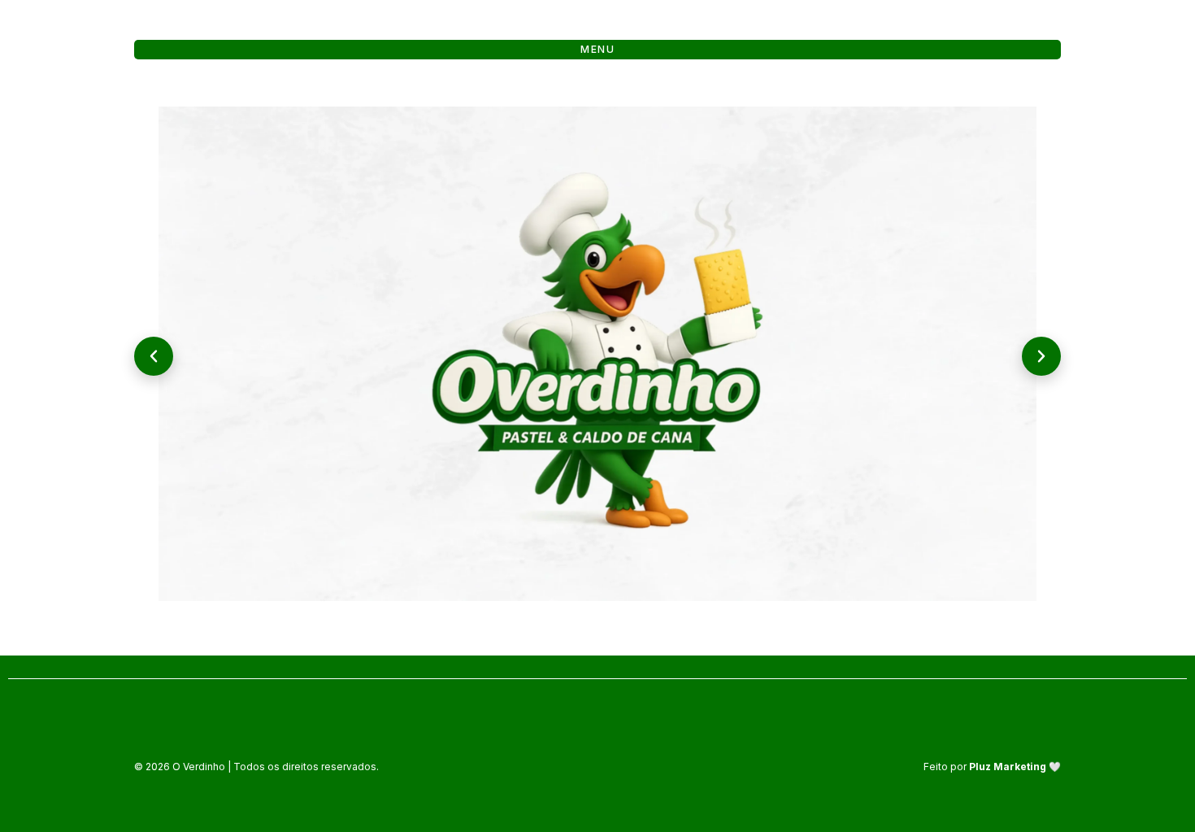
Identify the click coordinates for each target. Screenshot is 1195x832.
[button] (153, 356)
